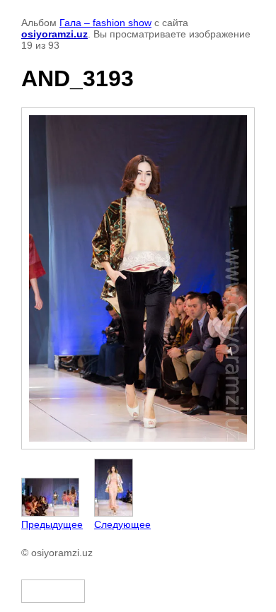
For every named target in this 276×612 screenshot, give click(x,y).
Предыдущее (52, 524)
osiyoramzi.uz (54, 34)
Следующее (122, 524)
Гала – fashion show (105, 22)
